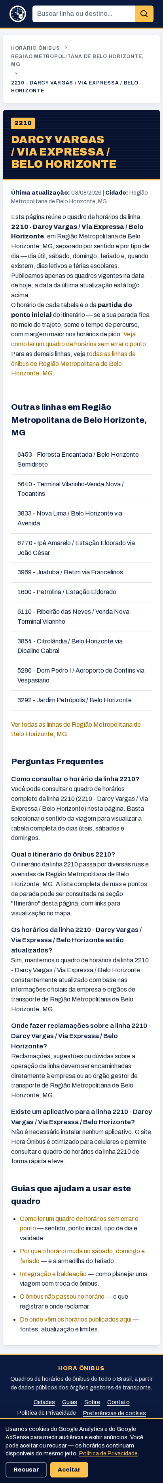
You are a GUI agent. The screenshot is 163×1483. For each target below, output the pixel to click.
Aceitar (69, 1469)
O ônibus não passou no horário (62, 1296)
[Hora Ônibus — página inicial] (17, 14)
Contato (118, 1402)
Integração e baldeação (53, 1274)
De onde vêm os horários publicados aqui (75, 1319)
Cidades (44, 1402)
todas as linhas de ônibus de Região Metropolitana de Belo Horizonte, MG (73, 364)
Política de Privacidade (46, 1413)
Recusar (26, 1469)
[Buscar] (144, 14)
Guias (69, 1402)
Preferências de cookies (114, 1413)
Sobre (92, 1402)
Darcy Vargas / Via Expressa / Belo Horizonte (64, 152)
